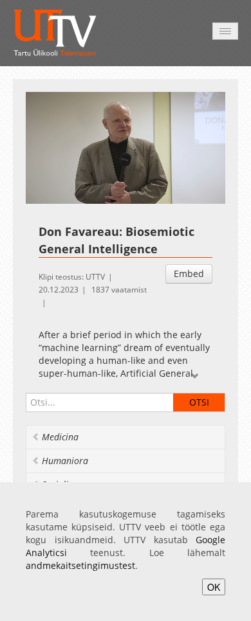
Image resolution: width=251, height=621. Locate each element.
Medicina (60, 437)
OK (213, 586)
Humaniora (65, 461)
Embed (189, 273)
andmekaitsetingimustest (80, 565)
